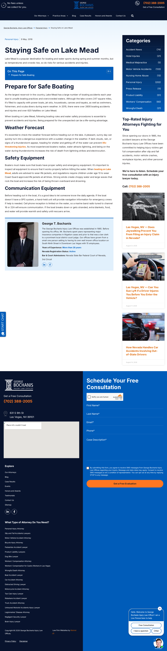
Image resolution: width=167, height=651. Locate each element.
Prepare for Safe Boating (22, 75)
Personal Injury (41, 28)
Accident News (134, 49)
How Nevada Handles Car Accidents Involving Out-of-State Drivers (142, 351)
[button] (132, 15)
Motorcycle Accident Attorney (17, 589)
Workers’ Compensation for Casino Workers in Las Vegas (27, 566)
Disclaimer (23, 641)
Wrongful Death (134, 108)
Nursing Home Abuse (137, 75)
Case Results (85, 16)
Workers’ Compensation (138, 101)
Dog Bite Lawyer (11, 556)
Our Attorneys (40, 16)
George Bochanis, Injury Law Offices (18, 28)
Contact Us (121, 16)
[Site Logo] (83, 5)
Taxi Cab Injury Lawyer (14, 594)
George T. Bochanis (56, 223)
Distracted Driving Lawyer (15, 584)
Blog (74, 16)
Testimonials (10, 495)
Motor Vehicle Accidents (138, 69)
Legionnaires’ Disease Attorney (17, 612)
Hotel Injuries (133, 56)
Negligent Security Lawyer (15, 617)
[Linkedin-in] (44, 265)
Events (7, 486)
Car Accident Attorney (14, 580)
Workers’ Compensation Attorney (18, 561)
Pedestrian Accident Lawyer (16, 547)
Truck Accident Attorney (15, 603)
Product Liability (134, 95)
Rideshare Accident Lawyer (16, 598)
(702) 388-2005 (154, 3)
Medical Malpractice (136, 62)
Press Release (133, 88)
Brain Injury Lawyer (12, 621)
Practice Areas (59, 16)
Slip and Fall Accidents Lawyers (17, 533)
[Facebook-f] (50, 265)
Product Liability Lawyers (15, 552)
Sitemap (8, 505)
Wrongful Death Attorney (15, 570)
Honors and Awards (103, 16)
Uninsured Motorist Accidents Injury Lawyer (22, 608)
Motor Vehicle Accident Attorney (18, 538)
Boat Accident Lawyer (14, 575)
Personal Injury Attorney (14, 529)
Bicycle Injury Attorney (14, 543)
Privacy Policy (10, 641)
